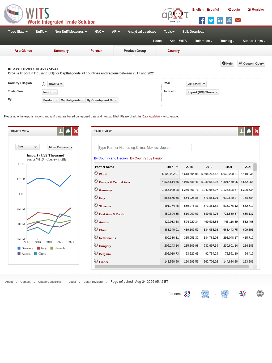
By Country (138, 158)
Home (157, 40)
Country (174, 50)
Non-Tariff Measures (69, 31)
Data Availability (152, 116)
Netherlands (107, 238)
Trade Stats (16, 31)
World (103, 174)
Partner (96, 50)
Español (213, 9)
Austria (104, 222)
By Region (156, 158)
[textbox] (145, 147)
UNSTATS (224, 293)
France (104, 262)
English (197, 9)
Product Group (135, 50)
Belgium (105, 254)
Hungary (105, 246)
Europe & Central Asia (114, 182)
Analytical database (142, 31)
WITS (53, 13)
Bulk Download (193, 31)
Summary (61, 50)
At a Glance (23, 50)
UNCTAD (206, 293)
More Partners (59, 147)
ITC (188, 293)
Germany (105, 190)
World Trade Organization (243, 293)
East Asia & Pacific (112, 214)
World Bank (261, 293)
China (103, 230)
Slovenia (105, 206)
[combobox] (27, 147)
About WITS (178, 40)
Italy (102, 198)
